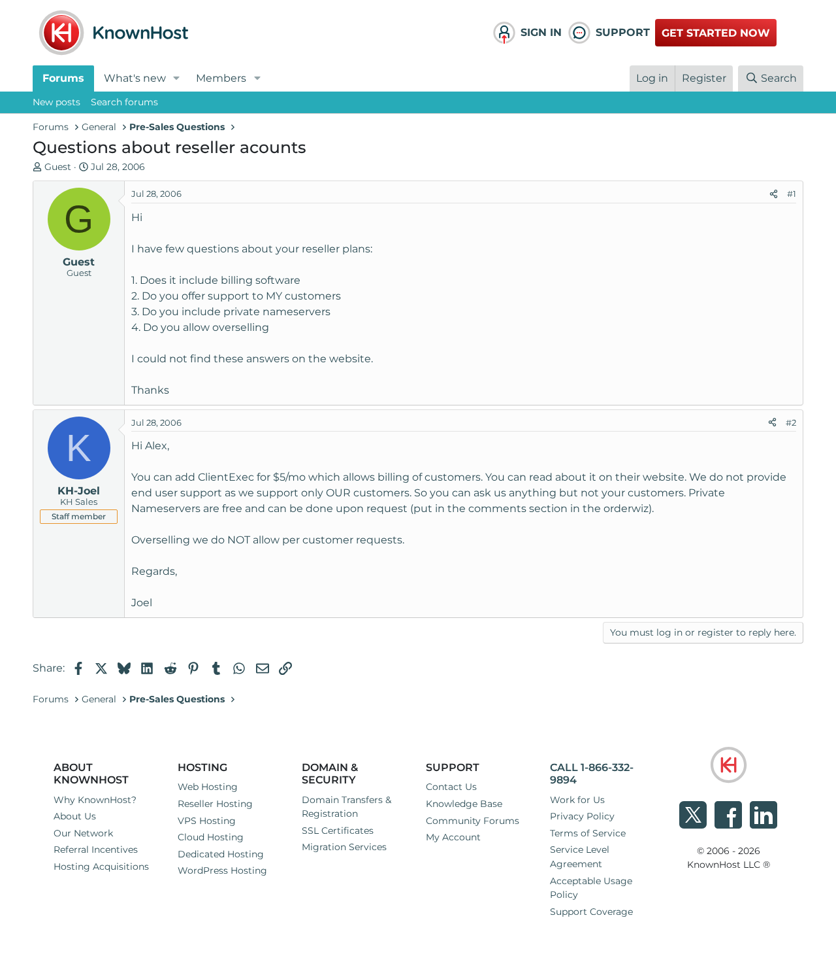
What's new (135, 78)
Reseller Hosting (215, 804)
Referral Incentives (96, 849)
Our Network (83, 833)
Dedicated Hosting (221, 854)
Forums (63, 78)
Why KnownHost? (95, 800)
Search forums (124, 102)
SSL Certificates (338, 830)
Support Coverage (591, 912)
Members (221, 78)
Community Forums (472, 821)
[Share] (773, 194)
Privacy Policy (582, 816)
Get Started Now (716, 33)
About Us (75, 816)
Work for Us (577, 800)
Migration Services (344, 847)
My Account (453, 837)
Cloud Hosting (211, 837)
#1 (791, 193)
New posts (56, 102)
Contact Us (451, 787)
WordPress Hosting (222, 870)
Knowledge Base (464, 804)
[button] (176, 78)
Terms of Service (588, 833)
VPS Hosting (207, 821)
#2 (791, 422)
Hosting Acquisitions (101, 866)
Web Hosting (208, 787)
